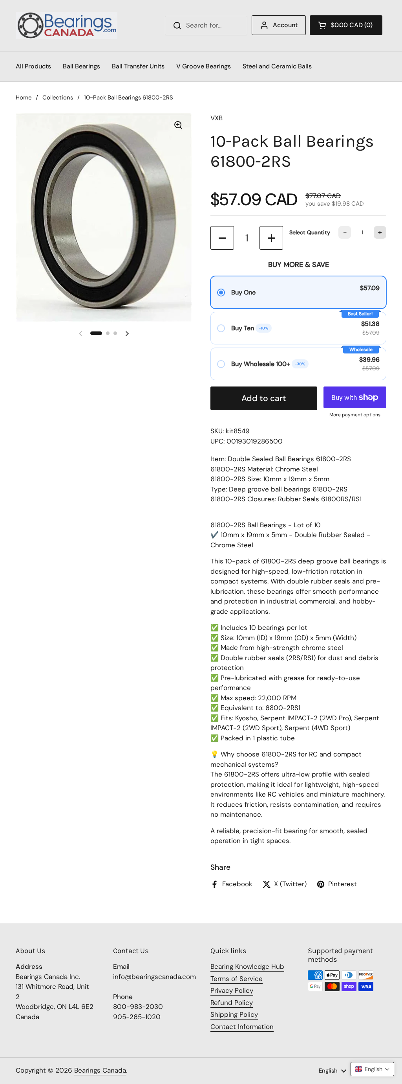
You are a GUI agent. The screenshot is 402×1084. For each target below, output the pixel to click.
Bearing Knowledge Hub (247, 966)
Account (285, 25)
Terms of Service (236, 978)
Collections (57, 97)
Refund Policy (231, 1002)
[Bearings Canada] (66, 25)
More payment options (354, 415)
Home (23, 97)
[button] (346, 25)
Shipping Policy (234, 1014)
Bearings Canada (100, 1070)
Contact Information (242, 1026)
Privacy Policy (231, 990)
